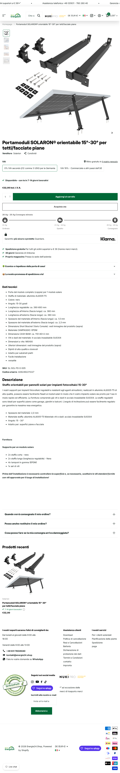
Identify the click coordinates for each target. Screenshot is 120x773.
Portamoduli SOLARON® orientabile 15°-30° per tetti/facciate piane (24, 604)
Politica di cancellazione (73, 639)
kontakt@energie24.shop (19, 655)
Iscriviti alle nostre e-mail (41, 697)
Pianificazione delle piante (102, 639)
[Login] (100, 15)
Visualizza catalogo (4, 15)
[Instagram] (31, 682)
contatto (66, 661)
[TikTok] (45, 682)
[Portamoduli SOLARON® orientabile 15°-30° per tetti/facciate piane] (24, 573)
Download (67, 635)
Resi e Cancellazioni (71, 642)
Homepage (7, 24)
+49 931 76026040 (15, 651)
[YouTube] (36, 682)
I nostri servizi (97, 630)
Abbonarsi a (41, 714)
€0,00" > (113, 15)
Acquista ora (60, 206)
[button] (10, 194)
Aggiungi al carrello (65, 196)
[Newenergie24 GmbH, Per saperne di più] (92, 15)
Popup (24, 609)
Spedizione (95, 642)
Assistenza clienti (71, 630)
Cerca (39, 15)
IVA (60, 161)
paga (92, 646)
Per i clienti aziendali (100, 635)
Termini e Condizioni (71, 657)
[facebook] (41, 682)
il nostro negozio (110, 161)
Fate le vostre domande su (24, 659)
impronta (66, 665)
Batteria (66, 646)
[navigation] (6, 33)
